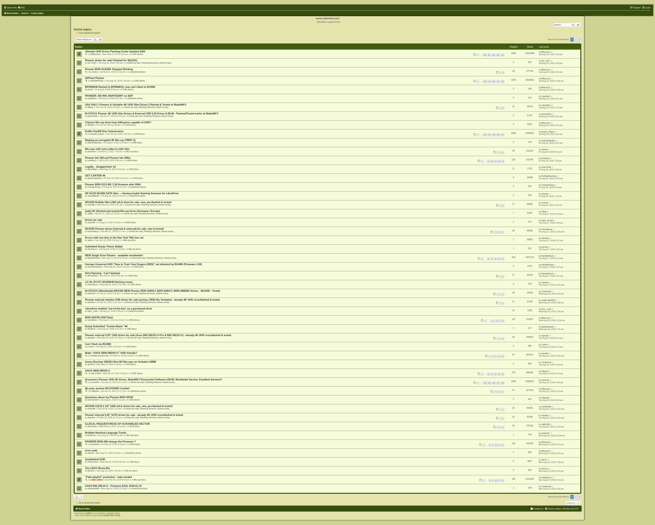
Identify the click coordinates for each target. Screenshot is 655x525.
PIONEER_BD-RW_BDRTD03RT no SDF (109, 95)
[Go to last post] (552, 52)
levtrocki (91, 293)
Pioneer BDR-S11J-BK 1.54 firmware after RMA (113, 184)
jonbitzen (545, 158)
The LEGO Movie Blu (97, 468)
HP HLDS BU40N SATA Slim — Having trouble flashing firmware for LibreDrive (132, 193)
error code (91, 450)
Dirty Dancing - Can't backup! (102, 273)
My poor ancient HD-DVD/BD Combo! (107, 388)
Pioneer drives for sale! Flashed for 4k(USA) (111, 60)
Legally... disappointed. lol (100, 166)
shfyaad (545, 398)
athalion (545, 238)
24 (496, 374)
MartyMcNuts (97, 81)
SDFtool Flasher (94, 78)
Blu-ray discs (132, 151)
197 (502, 135)
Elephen (92, 329)
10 (503, 321)
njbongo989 (93, 488)
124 (484, 383)
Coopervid (546, 291)
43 (499, 259)
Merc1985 (96, 373)
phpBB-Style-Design (112, 515)
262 (493, 55)
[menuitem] (21, 7)
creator (94, 72)
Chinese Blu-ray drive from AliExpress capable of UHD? (118, 122)
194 (489, 135)
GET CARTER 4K (95, 175)
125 (489, 383)
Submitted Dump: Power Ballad (103, 246)
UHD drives (137, 54)
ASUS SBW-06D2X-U (97, 370)
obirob (91, 453)
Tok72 (544, 460)
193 (484, 135)
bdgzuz (544, 371)
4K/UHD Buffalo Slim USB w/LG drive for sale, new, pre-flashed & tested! (128, 202)
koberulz (92, 435)
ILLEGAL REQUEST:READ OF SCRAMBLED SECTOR (117, 424)
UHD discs (140, 134)
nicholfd (91, 205)
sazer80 (91, 222)
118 (484, 81)
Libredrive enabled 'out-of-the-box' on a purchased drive (118, 308)
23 (492, 374)
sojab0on (92, 98)
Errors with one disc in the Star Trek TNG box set (114, 237)
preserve (92, 151)
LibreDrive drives (137, 72)
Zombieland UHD (95, 459)
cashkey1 (92, 160)
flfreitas (91, 125)
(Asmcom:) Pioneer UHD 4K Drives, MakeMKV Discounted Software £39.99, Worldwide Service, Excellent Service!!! (153, 379)
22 (488, 374)
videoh (544, 149)
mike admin (97, 480)
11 (499, 445)
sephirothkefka (94, 143)
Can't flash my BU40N (98, 344)
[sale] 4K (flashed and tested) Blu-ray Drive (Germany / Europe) (122, 211)
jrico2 (90, 89)
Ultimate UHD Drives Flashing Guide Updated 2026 (115, 51)
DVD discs (134, 169)
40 (488, 259)
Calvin (91, 346)
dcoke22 (545, 433)
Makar (90, 107)
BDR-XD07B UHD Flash (99, 317)
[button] (579, 40)
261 (489, 55)
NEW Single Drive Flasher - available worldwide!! (114, 255)
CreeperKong (94, 187)
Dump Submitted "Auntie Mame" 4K (106, 326)
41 (492, 259)
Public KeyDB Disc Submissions (104, 131)
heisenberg (93, 231)
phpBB (87, 513)
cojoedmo (546, 105)
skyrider (91, 302)
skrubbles (92, 320)
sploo (90, 240)
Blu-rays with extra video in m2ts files (107, 149)
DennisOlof (93, 400)
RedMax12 (546, 477)
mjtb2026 (545, 424)
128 (502, 383)
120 (493, 81)
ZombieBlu (546, 406)
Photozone (93, 462)
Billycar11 (95, 54)
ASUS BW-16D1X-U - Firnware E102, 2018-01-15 (113, 486)
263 (498, 55)
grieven (544, 247)
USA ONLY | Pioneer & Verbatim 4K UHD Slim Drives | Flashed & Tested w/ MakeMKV (135, 104)
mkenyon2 (92, 284)
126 (493, 383)
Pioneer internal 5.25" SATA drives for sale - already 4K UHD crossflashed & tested (134, 415)
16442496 (546, 167)
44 (503, 259)
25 (499, 374)
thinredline (93, 276)
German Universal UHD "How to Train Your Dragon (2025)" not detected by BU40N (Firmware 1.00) (143, 264)
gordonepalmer (95, 178)
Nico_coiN (92, 311)
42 (496, 259)
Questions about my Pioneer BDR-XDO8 (109, 397)
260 (484, 55)
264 (502, 55)
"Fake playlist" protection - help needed (108, 477)
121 (498, 81)
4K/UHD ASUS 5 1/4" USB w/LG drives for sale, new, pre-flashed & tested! (129, 406)
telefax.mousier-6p (99, 355)
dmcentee (92, 426)
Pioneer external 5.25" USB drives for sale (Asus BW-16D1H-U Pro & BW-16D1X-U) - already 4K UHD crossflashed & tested (158, 335)
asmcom (95, 382)
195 (493, 135)
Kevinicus (92, 249)
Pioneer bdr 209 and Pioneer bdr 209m (107, 158)
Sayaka (544, 194)
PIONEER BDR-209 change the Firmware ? (110, 441)
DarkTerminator (95, 267)
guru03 (91, 364)
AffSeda (95, 391)
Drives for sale (93, 220)
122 (502, 81)
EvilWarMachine (549, 176)
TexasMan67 (94, 196)
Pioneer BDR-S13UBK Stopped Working (109, 69)
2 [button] (575, 39)
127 (498, 383)
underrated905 (548, 300)
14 (496, 161)
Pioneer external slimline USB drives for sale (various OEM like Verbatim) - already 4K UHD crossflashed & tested (152, 299)
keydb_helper (97, 134)
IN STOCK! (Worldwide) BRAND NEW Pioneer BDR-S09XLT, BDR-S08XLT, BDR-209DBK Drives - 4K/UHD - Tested (152, 291)
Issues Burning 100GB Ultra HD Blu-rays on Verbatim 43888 (120, 361)
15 (499, 161)
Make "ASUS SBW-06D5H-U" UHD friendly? (111, 353)
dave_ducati (547, 220)
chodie (544, 203)
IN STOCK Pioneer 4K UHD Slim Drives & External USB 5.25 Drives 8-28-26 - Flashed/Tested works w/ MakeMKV (151, 113)
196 (498, 135)
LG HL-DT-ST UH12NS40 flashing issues (109, 282)
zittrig (90, 213)
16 (503, 161)
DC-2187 (92, 63)
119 (489, 81)
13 (492, 161)
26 (503, 374)
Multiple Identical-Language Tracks (105, 432)
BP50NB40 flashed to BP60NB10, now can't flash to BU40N (120, 87)
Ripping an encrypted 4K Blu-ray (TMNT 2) (110, 140)
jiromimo (95, 444)
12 (488, 161)
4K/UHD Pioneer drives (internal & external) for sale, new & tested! (124, 228)
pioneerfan (93, 116)
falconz (91, 471)
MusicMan (92, 169)
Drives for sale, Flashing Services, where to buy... (149, 63)
